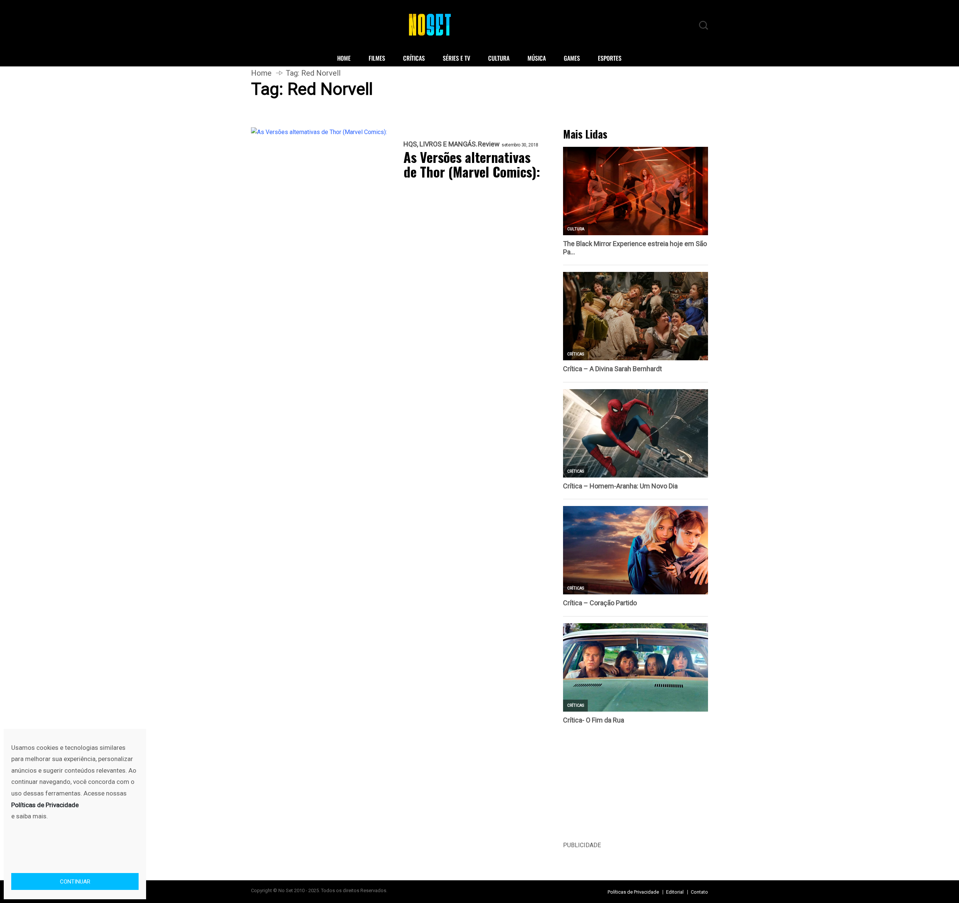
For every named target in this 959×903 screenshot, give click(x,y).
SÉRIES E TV (456, 58)
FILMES (377, 58)
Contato (699, 892)
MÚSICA (536, 58)
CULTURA (498, 58)
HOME (344, 58)
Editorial (675, 892)
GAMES (572, 58)
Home (261, 73)
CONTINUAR (75, 881)
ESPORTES (609, 58)
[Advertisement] (635, 788)
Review (489, 144)
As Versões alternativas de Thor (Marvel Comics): (471, 164)
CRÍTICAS (414, 58)
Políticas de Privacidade (633, 892)
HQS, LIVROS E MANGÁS (439, 144)
